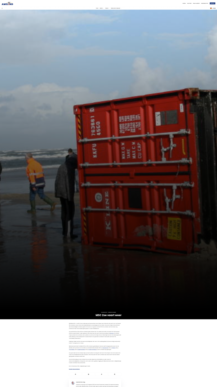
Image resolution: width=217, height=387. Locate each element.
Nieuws (101, 8)
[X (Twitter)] (214, 8)
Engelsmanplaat (81, 349)
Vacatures (189, 3)
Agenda (184, 3)
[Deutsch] (211, 8)
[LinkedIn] (114, 374)
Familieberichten (204, 3)
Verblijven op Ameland (115, 8)
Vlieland (113, 347)
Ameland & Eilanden (112, 312)
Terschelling (71, 349)
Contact (212, 3)
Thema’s (106, 8)
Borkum (112, 333)
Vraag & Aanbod (196, 3)
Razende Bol (105, 347)
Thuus (97, 8)
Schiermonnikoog (92, 349)
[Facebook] (213, 8)
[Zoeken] (2, 8)
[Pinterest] (101, 374)
